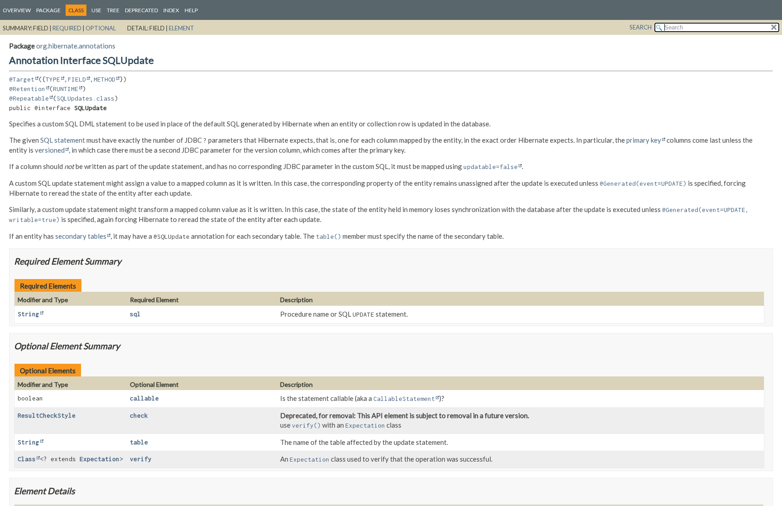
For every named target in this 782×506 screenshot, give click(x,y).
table (139, 442)
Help (191, 10)
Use (96, 10)
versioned (50, 150)
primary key (643, 140)
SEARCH (640, 27)
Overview (17, 10)
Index (171, 10)
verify (141, 459)
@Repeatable (29, 98)
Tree (113, 10)
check (139, 415)
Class (27, 459)
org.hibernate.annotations (75, 46)
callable (144, 398)
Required (66, 28)
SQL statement (62, 140)
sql (135, 314)
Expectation (99, 459)
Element (181, 28)
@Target (21, 79)
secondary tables (80, 236)
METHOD (104, 79)
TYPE (53, 79)
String (28, 314)
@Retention (27, 88)
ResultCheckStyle (47, 415)
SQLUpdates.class (85, 98)
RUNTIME (65, 88)
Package (48, 10)
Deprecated (141, 10)
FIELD (77, 79)
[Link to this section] (127, 261)
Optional (101, 28)
